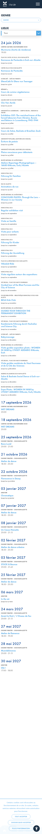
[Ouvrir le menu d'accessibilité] (36, 828)
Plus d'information (21, 828)
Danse (6, 20)
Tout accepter (21, 817)
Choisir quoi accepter (21, 822)
